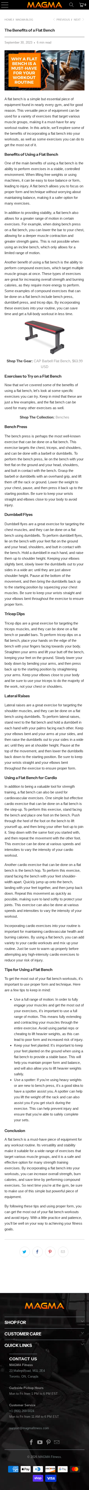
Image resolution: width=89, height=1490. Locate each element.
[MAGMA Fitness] (44, 5)
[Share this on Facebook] (37, 1252)
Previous (63, 19)
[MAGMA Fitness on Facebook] (31, 1442)
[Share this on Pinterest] (50, 1252)
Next (77, 19)
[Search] (71, 5)
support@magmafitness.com (29, 1428)
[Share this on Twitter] (24, 1252)
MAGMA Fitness (49, 1457)
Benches (62, 417)
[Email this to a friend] (63, 1252)
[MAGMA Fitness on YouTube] (40, 1442)
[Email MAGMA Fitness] (57, 1442)
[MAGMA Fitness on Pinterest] (48, 1442)
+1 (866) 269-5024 (21, 1411)
